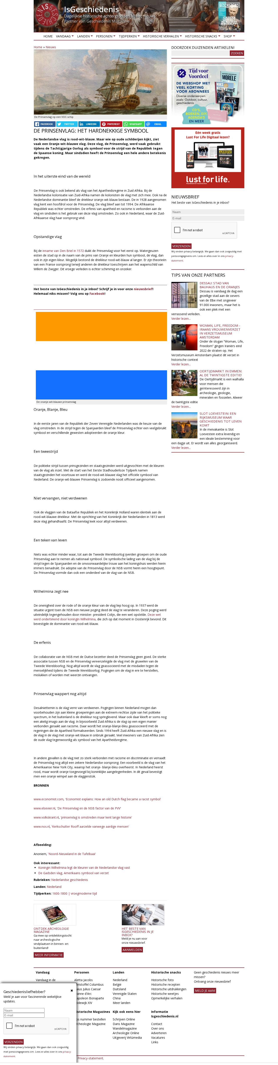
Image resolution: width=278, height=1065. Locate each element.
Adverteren (159, 1033)
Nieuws (51, 47)
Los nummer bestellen (90, 1019)
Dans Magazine (124, 1024)
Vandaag (62, 37)
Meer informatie (49, 955)
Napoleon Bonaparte (89, 998)
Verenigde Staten (125, 994)
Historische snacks (200, 37)
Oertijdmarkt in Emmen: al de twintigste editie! (221, 373)
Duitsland (119, 989)
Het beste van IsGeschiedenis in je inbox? (138, 932)
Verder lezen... (181, 318)
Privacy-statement (90, 1058)
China (117, 998)
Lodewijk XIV (83, 1003)
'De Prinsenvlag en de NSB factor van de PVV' (88, 808)
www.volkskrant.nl (46, 817)
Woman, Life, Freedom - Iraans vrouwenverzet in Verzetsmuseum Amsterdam (220, 331)
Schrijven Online (124, 1019)
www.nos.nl (42, 826)
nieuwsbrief (143, 289)
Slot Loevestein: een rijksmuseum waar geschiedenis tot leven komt (221, 419)
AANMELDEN (132, 950)
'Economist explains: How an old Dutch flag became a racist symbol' (112, 799)
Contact (156, 1024)
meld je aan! (205, 990)
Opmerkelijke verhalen (166, 998)
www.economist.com (48, 799)
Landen (82, 37)
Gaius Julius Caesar (87, 989)
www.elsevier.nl (44, 808)
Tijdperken (126, 37)
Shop (227, 37)
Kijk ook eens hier (127, 1012)
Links (154, 1042)
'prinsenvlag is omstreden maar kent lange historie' (96, 817)
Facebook (96, 293)
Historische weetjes (165, 994)
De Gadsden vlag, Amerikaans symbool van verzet (73, 873)
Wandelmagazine (125, 1028)
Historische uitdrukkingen (168, 989)
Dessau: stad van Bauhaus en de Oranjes (220, 285)
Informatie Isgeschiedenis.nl (164, 1014)
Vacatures (158, 1037)
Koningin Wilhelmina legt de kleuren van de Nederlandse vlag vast (84, 867)
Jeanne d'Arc (83, 994)
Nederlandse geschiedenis (69, 880)
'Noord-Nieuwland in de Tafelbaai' (71, 854)
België (117, 984)
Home (48, 36)
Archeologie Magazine (90, 1024)
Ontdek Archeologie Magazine (51, 930)
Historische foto (162, 980)
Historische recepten (165, 984)
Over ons (157, 1028)
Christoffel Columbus (89, 984)
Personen (103, 37)
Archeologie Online (126, 1033)
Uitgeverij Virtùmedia (127, 1037)
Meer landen (121, 1003)
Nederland (54, 887)
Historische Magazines (92, 1012)
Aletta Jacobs (83, 980)
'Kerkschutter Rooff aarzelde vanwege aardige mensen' (90, 826)
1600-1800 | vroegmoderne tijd (74, 893)
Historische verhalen (160, 37)
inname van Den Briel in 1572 (63, 251)
